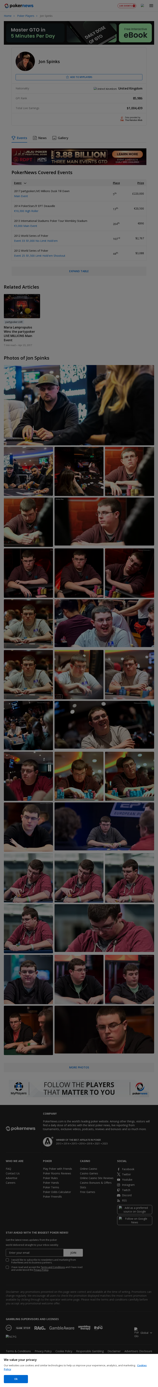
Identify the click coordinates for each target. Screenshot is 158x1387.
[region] (79, 1370)
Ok (16, 1379)
